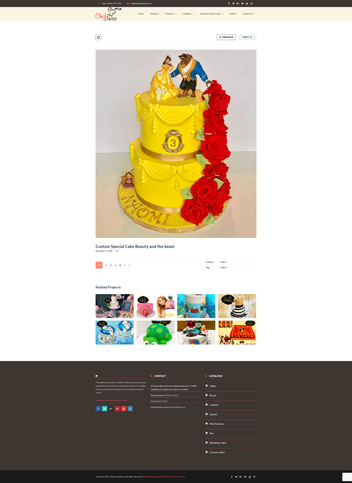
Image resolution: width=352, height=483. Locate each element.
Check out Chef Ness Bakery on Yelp (111, 400)
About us (154, 13)
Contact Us (248, 13)
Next (246, 37)
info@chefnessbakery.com (141, 3)
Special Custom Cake (210, 13)
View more (115, 306)
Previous (227, 37)
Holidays (187, 13)
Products (169, 13)
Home (141, 13)
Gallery (232, 13)
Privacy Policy (179, 476)
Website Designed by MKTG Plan (157, 476)
